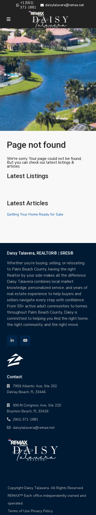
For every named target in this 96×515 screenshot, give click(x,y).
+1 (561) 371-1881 (28, 5)
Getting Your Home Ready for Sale (35, 214)
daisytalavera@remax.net (34, 427)
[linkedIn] (12, 340)
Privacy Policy (42, 511)
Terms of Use (19, 511)
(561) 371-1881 (25, 419)
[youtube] (25, 340)
